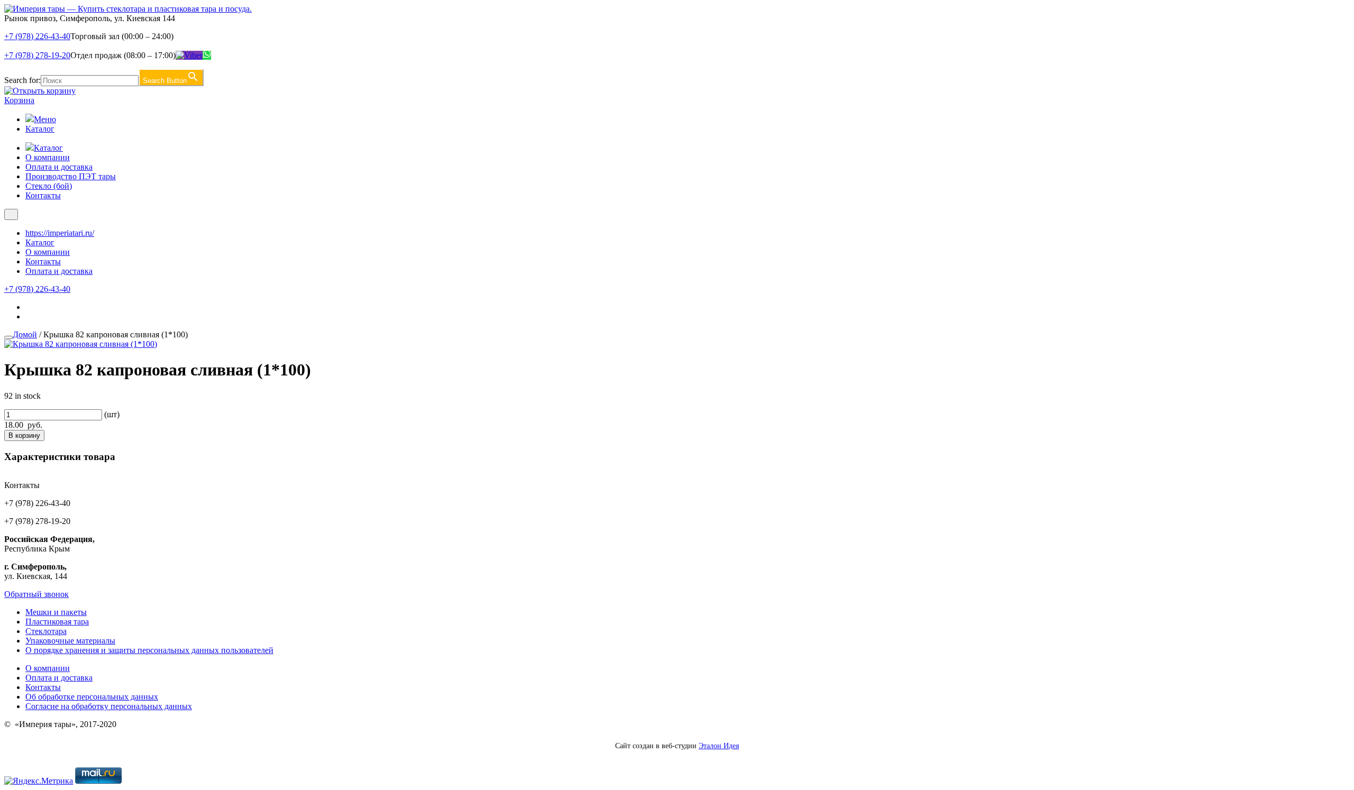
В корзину (24, 435)
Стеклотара (46, 631)
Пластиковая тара (57, 621)
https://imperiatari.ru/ (59, 232)
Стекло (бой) (48, 185)
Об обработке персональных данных (91, 696)
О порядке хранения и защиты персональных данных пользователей (149, 650)
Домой (25, 334)
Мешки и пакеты (56, 612)
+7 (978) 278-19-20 (37, 55)
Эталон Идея (719, 746)
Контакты (43, 195)
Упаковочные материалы (70, 640)
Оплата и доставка (59, 166)
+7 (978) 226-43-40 (37, 36)
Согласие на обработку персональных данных (108, 706)
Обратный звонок (36, 594)
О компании (47, 157)
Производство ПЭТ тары (70, 176)
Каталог (39, 128)
